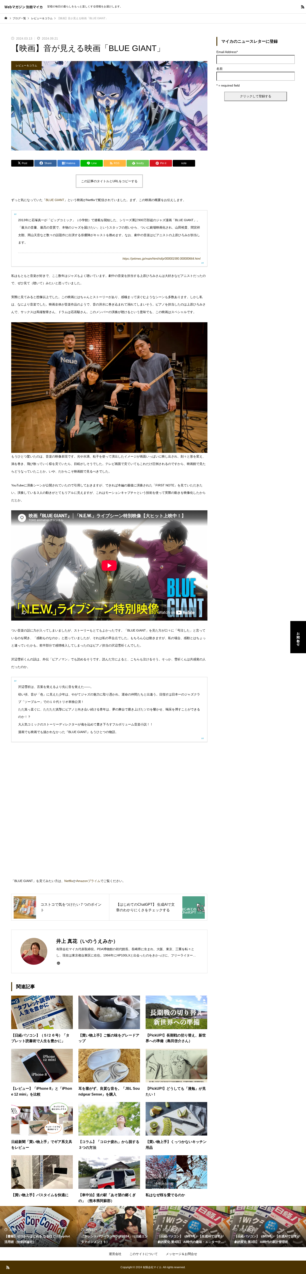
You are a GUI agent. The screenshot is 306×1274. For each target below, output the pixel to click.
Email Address (227, 51)
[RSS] (302, 6)
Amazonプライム (88, 881)
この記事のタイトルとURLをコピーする (109, 181)
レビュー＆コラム (26, 65)
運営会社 (115, 1254)
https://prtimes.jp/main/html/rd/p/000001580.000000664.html (161, 258)
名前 (219, 68)
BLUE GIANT (55, 200)
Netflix (68, 881)
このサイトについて (143, 1254)
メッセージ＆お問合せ (181, 1254)
